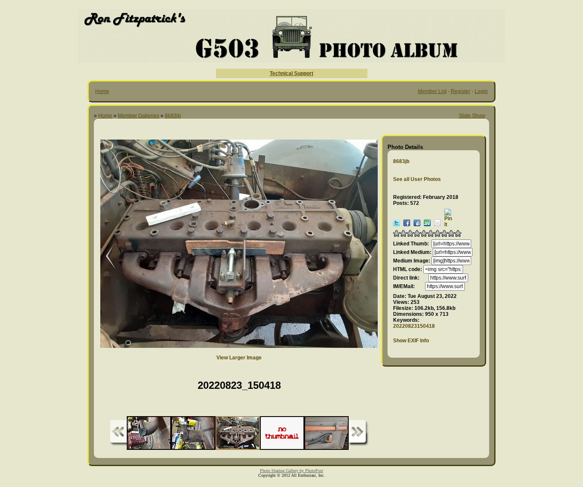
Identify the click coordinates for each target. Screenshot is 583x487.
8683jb (173, 116)
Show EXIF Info (411, 341)
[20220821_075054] (363, 257)
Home (102, 91)
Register (460, 91)
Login (481, 91)
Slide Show (472, 116)
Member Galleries (138, 116)
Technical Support (291, 73)
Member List (432, 91)
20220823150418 (414, 326)
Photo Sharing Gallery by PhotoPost (291, 470)
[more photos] (118, 433)
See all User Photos (417, 179)
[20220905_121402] (104, 257)
